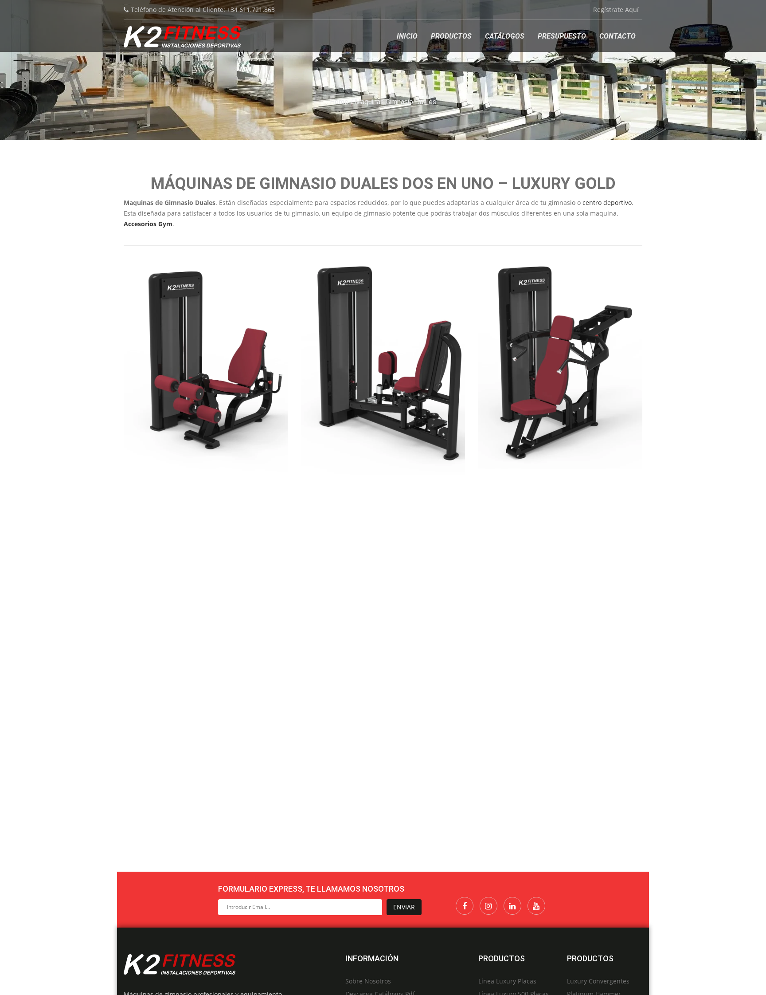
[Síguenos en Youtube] (536, 906)
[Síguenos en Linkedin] (512, 906)
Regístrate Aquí (616, 9)
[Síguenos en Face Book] (464, 906)
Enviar (404, 907)
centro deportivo (607, 202)
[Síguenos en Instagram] (488, 906)
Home (339, 102)
